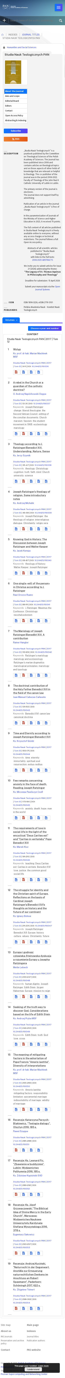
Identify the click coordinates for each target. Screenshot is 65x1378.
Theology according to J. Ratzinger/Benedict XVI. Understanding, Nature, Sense (31, 448)
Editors (8, 106)
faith (33, 472)
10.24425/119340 (43, 560)
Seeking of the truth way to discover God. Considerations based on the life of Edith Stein (31, 1011)
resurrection (20, 764)
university (19, 475)
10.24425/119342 (43, 652)
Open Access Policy (14, 115)
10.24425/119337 (41, 403)
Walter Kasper (21, 567)
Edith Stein (30, 987)
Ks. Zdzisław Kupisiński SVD (27, 1175)
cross (22, 1038)
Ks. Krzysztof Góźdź (23, 741)
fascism (28, 421)
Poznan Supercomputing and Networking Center (24, 1374)
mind (39, 472)
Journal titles (31, 34)
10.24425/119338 (43, 465)
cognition (19, 472)
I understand (33, 1369)
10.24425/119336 (40, 366)
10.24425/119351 (21, 1144)
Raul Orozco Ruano (23, 595)
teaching (30, 863)
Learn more (43, 1365)
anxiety (29, 808)
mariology (19, 428)
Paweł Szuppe (20, 1131)
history (40, 932)
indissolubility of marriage (27, 1100)
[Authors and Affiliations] (39, 372)
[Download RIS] (24, 372)
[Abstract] (16, 433)
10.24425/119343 (21, 710)
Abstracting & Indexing (15, 120)
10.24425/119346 (21, 860)
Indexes (31, 1331)
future (46, 936)
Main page (33, 1325)
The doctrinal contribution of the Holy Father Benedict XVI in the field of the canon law (31, 689)
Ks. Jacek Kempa (22, 550)
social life (19, 874)
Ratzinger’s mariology (36, 655)
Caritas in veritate (27, 867)
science (29, 475)
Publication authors (36, 1340)
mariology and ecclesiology (28, 659)
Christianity (29, 523)
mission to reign (41, 991)
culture (18, 936)
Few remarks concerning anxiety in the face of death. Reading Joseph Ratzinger (30, 784)
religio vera (42, 523)
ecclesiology (40, 424)
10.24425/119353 (21, 1247)
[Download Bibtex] (31, 372)
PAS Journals (6, 1336)
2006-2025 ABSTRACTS (42, 260)
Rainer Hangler (21, 642)
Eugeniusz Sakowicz (23, 1234)
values (25, 936)
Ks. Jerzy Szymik (22, 455)
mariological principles (26, 666)
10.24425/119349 (21, 1031)
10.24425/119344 (21, 754)
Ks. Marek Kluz (20, 847)
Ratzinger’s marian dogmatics (29, 662)
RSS (17, 139)
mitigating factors (23, 1093)
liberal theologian (31, 410)
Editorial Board (12, 101)
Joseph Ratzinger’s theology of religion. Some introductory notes (31, 495)
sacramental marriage (35, 1096)
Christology (42, 468)
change (18, 410)
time (28, 757)
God (46, 1035)
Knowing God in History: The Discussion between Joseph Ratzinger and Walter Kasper (30, 543)
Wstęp (17, 349)
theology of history (35, 563)
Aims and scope (12, 96)
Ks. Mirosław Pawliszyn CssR (28, 792)
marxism (18, 421)
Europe (32, 932)
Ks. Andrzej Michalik (23, 503)
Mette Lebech (20, 967)
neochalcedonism (23, 615)
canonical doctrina (23, 717)
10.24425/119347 (43, 926)
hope (44, 808)
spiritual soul (33, 761)
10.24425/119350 (21, 1086)
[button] (16, 372)
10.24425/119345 (21, 805)
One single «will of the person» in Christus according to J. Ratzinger (31, 587)
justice (23, 870)
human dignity (32, 984)
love (16, 870)
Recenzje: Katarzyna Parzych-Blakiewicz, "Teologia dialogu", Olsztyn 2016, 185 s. (32, 1123)
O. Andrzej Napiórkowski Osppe (29, 394)
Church (43, 417)
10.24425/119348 (21, 980)
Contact (8, 111)
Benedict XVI (32, 713)
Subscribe (16, 131)
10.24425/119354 (21, 1303)
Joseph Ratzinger (34, 407)
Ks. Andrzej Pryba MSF (25, 1018)
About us (6, 1331)
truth (27, 472)
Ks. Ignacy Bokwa (22, 916)
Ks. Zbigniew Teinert (24, 1289)
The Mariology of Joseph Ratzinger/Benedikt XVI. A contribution (29, 635)
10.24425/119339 (43, 513)
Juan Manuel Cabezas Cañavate (29, 697)
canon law (45, 713)
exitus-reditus (35, 764)
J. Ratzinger (31, 608)
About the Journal (14, 91)
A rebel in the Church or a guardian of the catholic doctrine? (28, 386)
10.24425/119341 (42, 604)
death (37, 808)
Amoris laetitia (33, 1089)
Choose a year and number (45, 328)
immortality (20, 761)
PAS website (34, 1349)
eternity (35, 757)
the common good (36, 870)
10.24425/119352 (21, 1188)
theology (30, 468)
